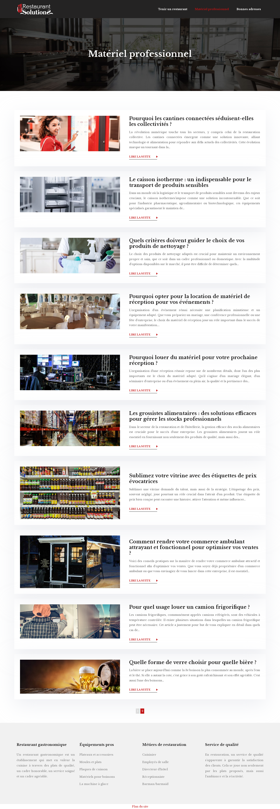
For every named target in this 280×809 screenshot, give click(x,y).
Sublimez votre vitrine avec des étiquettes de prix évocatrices (193, 478)
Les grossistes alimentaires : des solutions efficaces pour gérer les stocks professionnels (192, 416)
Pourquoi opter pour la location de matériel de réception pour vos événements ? (189, 299)
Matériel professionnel (212, 9)
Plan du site (140, 806)
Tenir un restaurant (172, 9)
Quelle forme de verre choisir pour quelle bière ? (192, 662)
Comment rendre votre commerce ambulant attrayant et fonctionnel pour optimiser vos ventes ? (193, 547)
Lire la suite (139, 156)
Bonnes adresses (249, 9)
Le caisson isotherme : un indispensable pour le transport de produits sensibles (190, 182)
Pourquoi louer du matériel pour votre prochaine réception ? (193, 360)
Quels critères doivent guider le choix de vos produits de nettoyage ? (186, 243)
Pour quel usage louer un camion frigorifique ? (189, 607)
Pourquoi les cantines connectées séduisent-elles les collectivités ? (191, 121)
